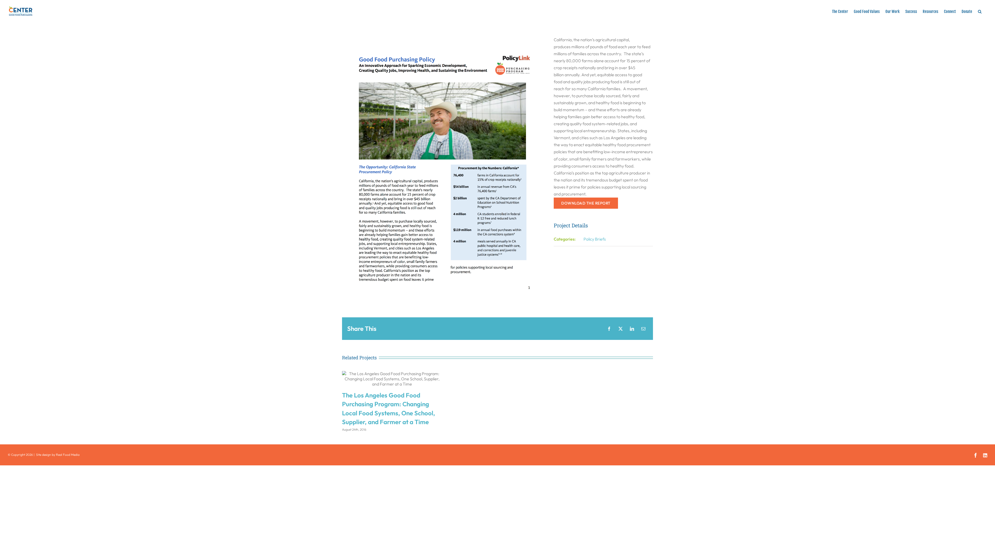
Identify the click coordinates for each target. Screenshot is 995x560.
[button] (980, 11)
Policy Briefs (595, 239)
